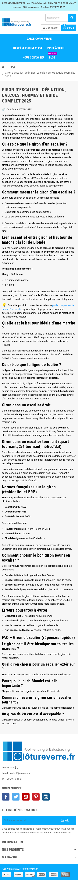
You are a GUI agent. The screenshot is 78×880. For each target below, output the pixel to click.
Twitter (16, 797)
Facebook (5, 797)
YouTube (26, 797)
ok (66, 820)
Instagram (46, 797)
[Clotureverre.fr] (17, 22)
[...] (16, 767)
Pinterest (36, 797)
